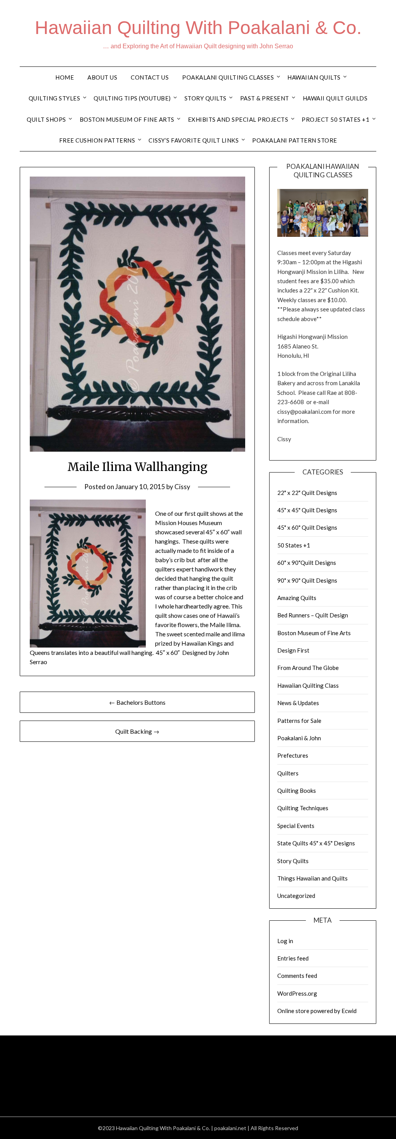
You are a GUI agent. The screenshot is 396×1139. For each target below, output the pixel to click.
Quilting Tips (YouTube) (132, 98)
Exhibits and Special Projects (238, 119)
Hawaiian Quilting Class (308, 685)
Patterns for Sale (299, 720)
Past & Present (264, 98)
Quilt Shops (46, 119)
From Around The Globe (308, 667)
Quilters (288, 773)
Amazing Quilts (296, 597)
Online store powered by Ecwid (317, 1010)
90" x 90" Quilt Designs (307, 580)
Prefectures (292, 755)
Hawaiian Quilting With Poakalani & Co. (198, 27)
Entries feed (293, 958)
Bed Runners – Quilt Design (312, 615)
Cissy (182, 487)
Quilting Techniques (302, 807)
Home (64, 77)
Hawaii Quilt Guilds (335, 98)
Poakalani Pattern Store (294, 140)
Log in (285, 940)
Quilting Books (296, 790)
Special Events (295, 825)
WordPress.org (297, 993)
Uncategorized (296, 895)
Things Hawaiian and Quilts (312, 878)
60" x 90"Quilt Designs (306, 562)
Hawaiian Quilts (314, 77)
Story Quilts (205, 98)
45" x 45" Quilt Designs (307, 510)
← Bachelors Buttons (137, 702)
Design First (293, 650)
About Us (102, 77)
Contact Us (150, 77)
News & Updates (298, 702)
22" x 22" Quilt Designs (307, 492)
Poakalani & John (299, 737)
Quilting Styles (54, 98)
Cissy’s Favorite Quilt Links (193, 140)
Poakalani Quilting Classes (228, 77)
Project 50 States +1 (335, 119)
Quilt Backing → (137, 731)
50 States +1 (293, 545)
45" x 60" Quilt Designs (307, 527)
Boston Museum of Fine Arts (127, 119)
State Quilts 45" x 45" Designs (316, 843)
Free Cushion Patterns (97, 140)
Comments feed (297, 975)
